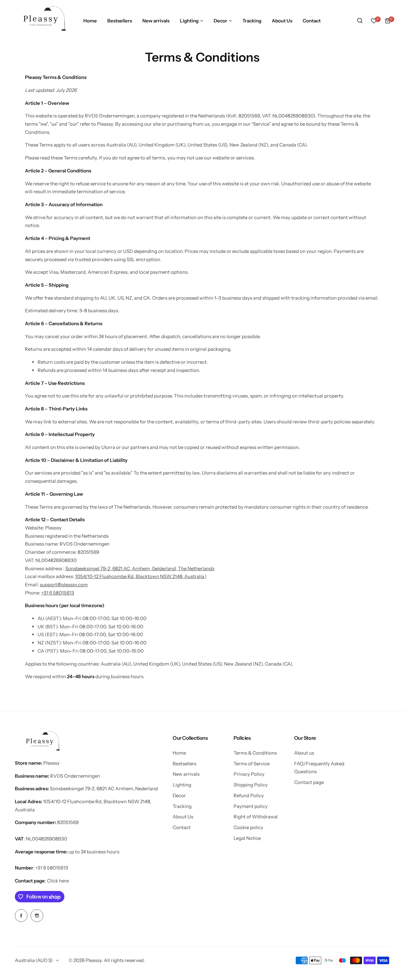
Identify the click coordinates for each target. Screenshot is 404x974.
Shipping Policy (251, 785)
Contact (182, 827)
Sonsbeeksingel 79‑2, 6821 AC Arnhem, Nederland (104, 789)
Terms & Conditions (255, 753)
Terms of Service (252, 764)
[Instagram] (37, 915)
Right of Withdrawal (256, 817)
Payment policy (251, 806)
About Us (183, 817)
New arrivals (186, 774)
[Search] (360, 21)
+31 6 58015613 (57, 593)
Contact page (309, 782)
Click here (58, 881)
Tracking (182, 806)
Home (179, 753)
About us (304, 753)
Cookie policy (248, 827)
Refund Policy (249, 795)
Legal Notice (247, 838)
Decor (179, 795)
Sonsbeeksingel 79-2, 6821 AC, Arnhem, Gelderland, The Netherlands (139, 568)
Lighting (182, 785)
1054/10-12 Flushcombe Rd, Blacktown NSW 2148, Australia (139, 576)
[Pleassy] (42, 20)
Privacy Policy (249, 774)
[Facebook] (21, 915)
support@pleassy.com (64, 585)
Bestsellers (184, 764)
